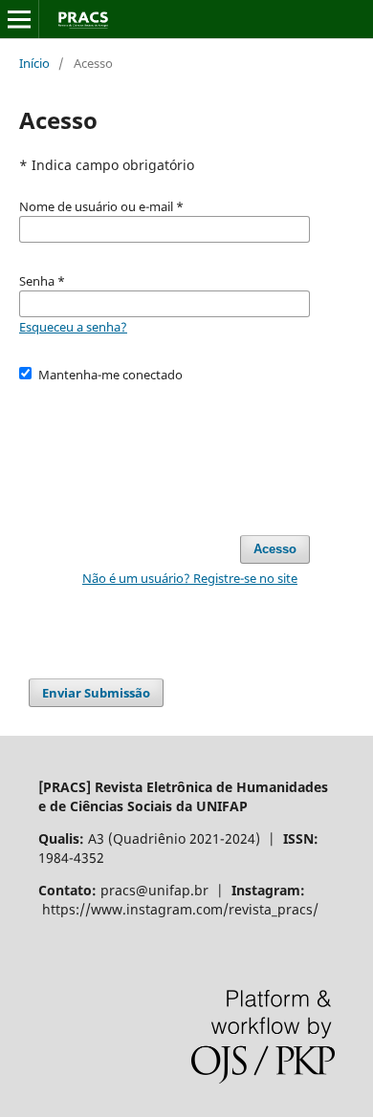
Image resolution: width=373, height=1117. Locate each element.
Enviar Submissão (96, 692)
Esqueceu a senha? (73, 326)
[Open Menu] (19, 19)
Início (34, 63)
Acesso (274, 549)
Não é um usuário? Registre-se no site (189, 578)
